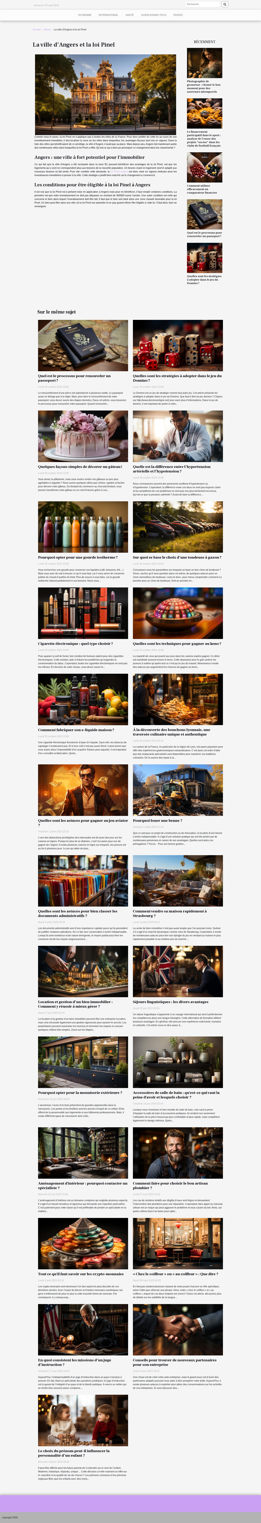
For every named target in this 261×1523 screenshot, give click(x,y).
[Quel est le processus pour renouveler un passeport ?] (204, 214)
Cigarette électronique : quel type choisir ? (75, 643)
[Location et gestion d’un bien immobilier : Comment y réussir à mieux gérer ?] (83, 971)
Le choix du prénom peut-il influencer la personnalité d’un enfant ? (74, 1453)
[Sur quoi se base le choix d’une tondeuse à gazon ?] (178, 526)
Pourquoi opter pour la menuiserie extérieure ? (80, 1092)
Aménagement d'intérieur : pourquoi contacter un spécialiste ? (82, 1185)
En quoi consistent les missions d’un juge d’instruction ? (74, 1362)
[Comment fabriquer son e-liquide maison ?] (83, 699)
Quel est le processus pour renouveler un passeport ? (204, 234)
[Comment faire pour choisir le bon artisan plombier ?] (178, 1152)
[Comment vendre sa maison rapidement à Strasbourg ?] (178, 880)
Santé (130, 15)
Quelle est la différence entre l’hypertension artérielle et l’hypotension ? (172, 469)
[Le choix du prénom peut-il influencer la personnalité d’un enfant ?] (83, 1420)
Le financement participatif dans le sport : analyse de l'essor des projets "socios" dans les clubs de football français (204, 138)
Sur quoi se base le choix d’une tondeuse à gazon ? (177, 557)
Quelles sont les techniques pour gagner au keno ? (177, 643)
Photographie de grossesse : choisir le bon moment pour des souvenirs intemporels (204, 86)
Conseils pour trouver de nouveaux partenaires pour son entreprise (175, 1362)
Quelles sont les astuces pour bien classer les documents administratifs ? (77, 913)
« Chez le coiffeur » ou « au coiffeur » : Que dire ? (175, 1274)
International (108, 15)
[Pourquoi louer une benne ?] (178, 790)
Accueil (37, 29)
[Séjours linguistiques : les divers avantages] (178, 971)
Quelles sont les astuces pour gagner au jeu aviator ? (83, 823)
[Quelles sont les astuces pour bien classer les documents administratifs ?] (83, 880)
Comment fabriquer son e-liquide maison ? (76, 730)
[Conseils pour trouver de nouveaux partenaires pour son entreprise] (178, 1329)
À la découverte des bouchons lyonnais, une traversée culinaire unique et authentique (171, 732)
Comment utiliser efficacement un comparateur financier (202, 189)
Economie (85, 15)
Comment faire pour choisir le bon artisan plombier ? (170, 1185)
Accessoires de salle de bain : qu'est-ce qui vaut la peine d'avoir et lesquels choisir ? (176, 1095)
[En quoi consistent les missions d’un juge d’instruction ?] (83, 1329)
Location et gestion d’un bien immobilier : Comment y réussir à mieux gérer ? (75, 1004)
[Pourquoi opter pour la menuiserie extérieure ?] (83, 1062)
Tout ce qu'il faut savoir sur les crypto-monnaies (81, 1274)
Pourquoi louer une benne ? (157, 820)
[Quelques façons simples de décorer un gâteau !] (83, 436)
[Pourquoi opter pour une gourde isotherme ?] (83, 526)
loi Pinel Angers (119, 171)
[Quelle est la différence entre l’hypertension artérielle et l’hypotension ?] (178, 436)
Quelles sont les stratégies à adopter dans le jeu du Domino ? (204, 279)
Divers (178, 15)
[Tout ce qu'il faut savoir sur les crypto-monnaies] (83, 1243)
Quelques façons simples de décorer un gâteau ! (80, 466)
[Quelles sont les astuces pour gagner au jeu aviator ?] (83, 790)
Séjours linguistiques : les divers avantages (170, 1001)
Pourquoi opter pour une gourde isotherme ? (78, 557)
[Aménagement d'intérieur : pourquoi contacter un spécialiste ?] (83, 1152)
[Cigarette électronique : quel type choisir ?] (83, 613)
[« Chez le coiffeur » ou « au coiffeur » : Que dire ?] (178, 1243)
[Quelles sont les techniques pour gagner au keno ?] (178, 613)
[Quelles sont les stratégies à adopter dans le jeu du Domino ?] (204, 257)
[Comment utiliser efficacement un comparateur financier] (204, 167)
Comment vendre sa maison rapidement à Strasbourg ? (170, 913)
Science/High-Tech (153, 15)
